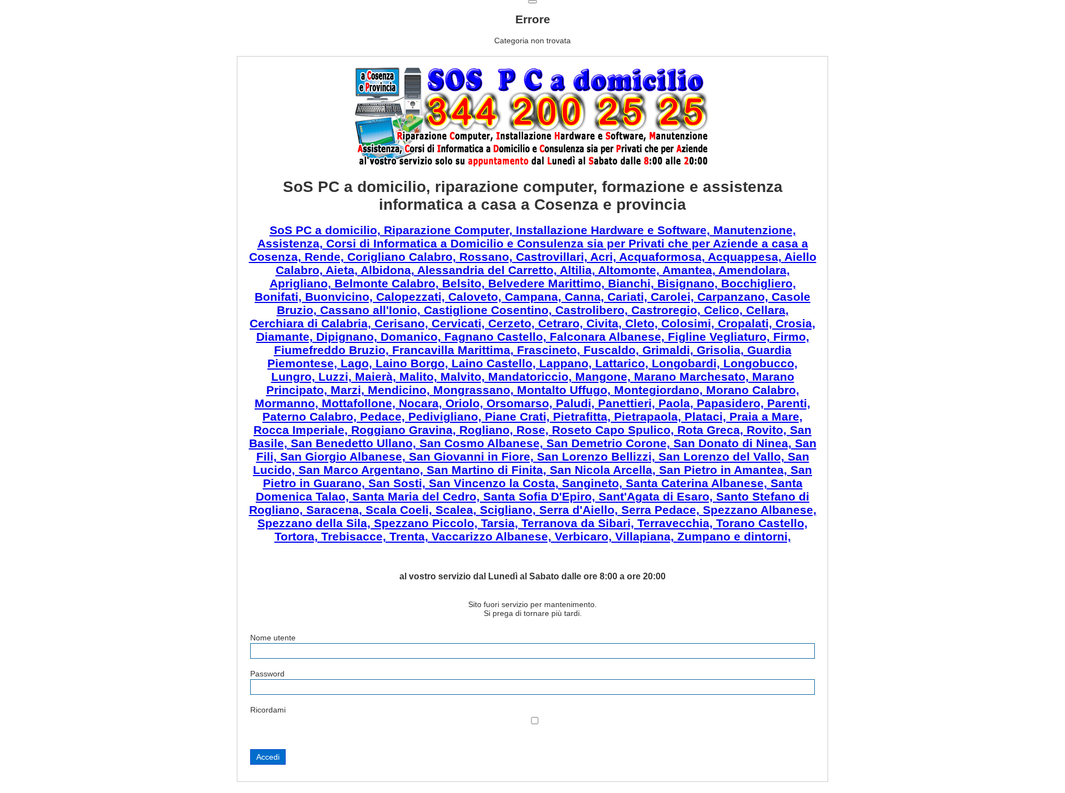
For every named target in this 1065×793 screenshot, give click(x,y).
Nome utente (273, 637)
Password (267, 673)
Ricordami (268, 709)
